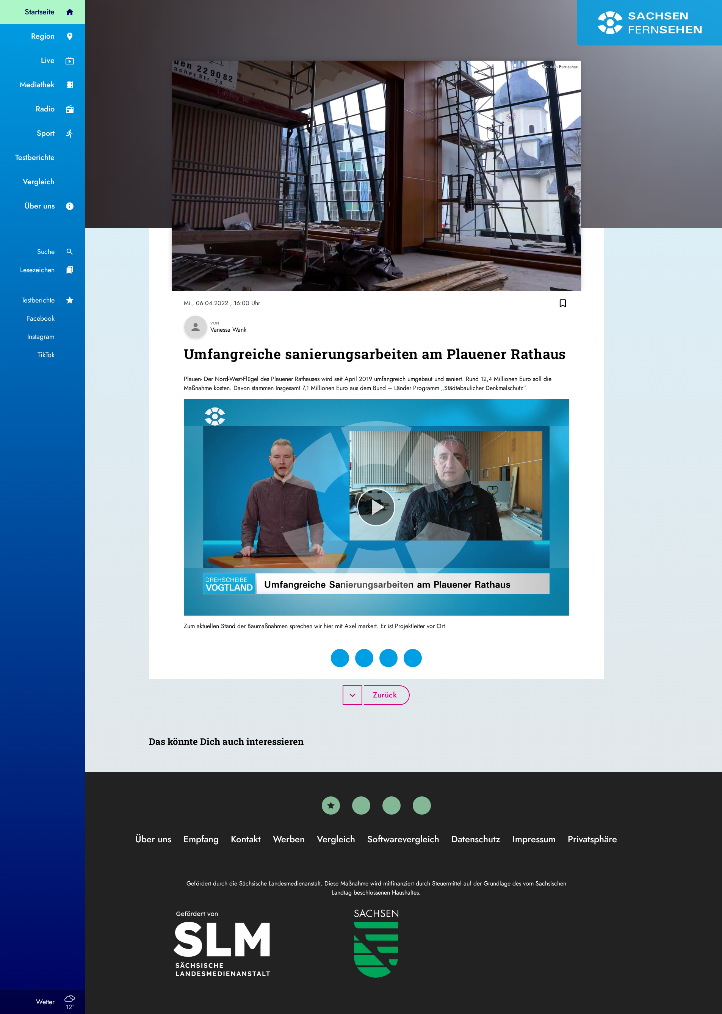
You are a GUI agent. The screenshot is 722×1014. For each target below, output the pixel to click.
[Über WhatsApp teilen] (388, 658)
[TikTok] (422, 805)
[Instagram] (391, 805)
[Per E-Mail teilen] (413, 658)
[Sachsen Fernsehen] (649, 22)
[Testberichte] (331, 805)
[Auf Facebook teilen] (340, 658)
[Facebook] (361, 805)
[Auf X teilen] (364, 658)
